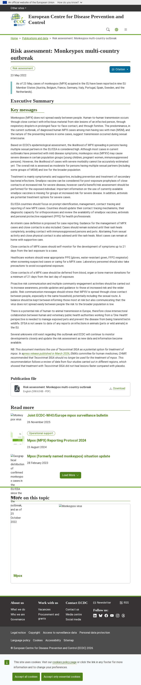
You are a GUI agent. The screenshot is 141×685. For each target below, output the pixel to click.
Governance (18, 619)
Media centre (74, 614)
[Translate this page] (116, 29)
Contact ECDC (77, 603)
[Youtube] (112, 615)
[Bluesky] (100, 615)
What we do (18, 609)
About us (17, 603)
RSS (126, 602)
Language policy (20, 640)
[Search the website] (108, 29)
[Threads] (123, 615)
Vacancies (44, 609)
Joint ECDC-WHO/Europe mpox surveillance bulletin (67, 415)
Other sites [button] (17, 8)
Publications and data (35, 38)
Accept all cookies (26, 676)
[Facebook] (106, 615)
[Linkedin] (95, 615)
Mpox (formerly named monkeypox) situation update (68, 456)
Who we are (18, 614)
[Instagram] (117, 615)
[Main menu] (125, 29)
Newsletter (104, 602)
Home (14, 38)
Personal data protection (94, 632)
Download (119, 388)
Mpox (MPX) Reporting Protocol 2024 (56, 440)
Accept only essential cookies (62, 676)
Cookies (38, 640)
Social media (73, 619)
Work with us (48, 603)
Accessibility (53, 640)
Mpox (18, 576)
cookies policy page (64, 662)
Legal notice (18, 632)
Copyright (34, 632)
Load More (68, 475)
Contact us (72, 609)
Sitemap (69, 640)
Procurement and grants (48, 616)
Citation (120, 69)
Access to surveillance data (60, 632)
